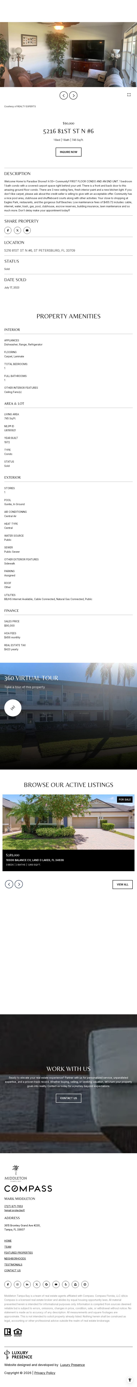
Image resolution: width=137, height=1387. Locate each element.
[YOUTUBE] (56, 1284)
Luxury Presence (72, 1365)
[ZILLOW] (75, 1284)
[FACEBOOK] (7, 1284)
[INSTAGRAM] (17, 1284)
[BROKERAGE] (84, 1284)
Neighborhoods (15, 1258)
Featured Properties (18, 1252)
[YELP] (65, 1284)
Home (8, 1240)
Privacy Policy (44, 1373)
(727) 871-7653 (13, 1206)
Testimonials (13, 1264)
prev (64, 95)
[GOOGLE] (46, 1284)
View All (122, 884)
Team (7, 1246)
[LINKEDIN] (27, 1284)
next (73, 95)
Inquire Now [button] (68, 151)
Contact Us (12, 1270)
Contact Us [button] (68, 1098)
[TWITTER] (36, 1284)
